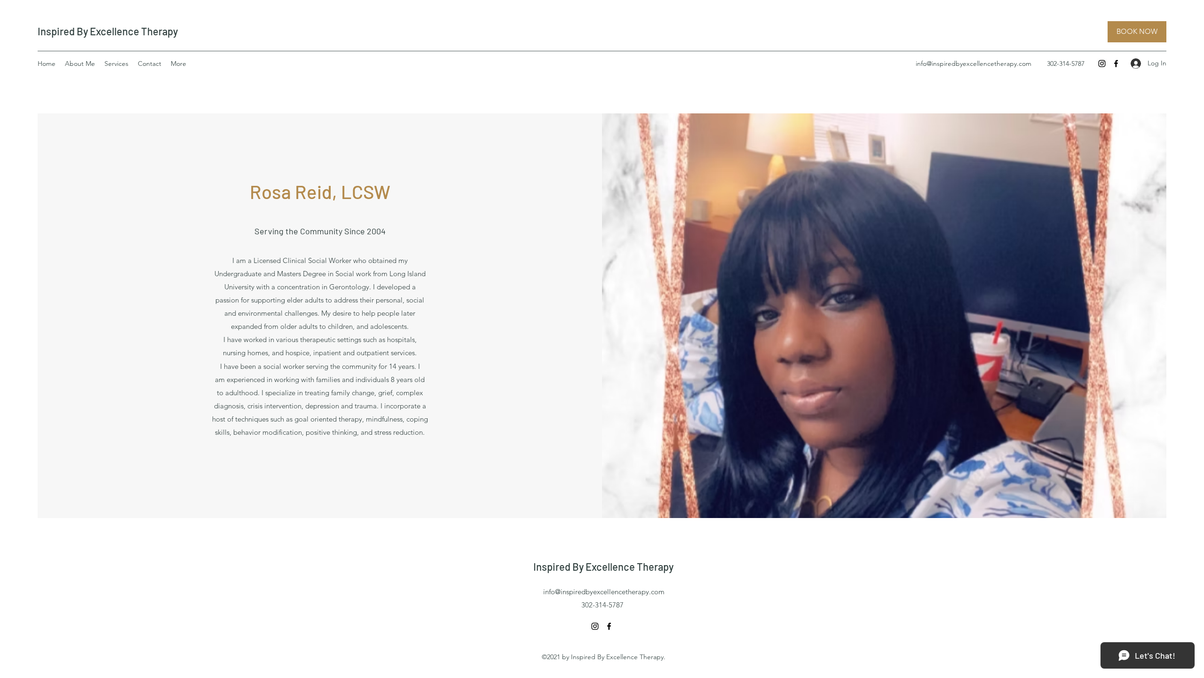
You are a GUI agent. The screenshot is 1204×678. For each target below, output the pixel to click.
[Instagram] (1102, 63)
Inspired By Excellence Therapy (108, 31)
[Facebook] (1116, 63)
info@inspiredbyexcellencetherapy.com (973, 63)
